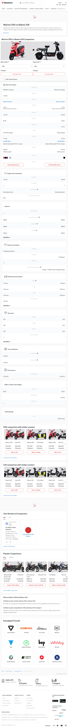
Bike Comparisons (12, 590)
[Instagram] (66, 725)
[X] (57, 725)
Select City (62, 8)
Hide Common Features (11, 79)
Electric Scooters (7, 101)
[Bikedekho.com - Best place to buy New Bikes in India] (7, 3)
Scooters (11, 557)
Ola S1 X (60, 442)
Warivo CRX (4, 62)
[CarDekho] (54, 710)
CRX (4, 517)
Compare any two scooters (10, 457)
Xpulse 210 (3, 717)
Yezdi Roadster (16, 717)
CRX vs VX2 (14, 452)
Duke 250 (17, 719)
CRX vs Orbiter (36, 452)
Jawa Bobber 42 (33, 719)
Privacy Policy (5, 705)
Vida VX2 (17, 442)
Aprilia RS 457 (4, 719)
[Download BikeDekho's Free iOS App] (55, 701)
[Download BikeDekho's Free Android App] (63, 701)
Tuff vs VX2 (14, 490)
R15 (32, 714)
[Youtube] (62, 725)
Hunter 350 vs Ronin (13, 585)
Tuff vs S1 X (57, 490)
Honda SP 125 (27, 714)
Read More (6, 33)
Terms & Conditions (6, 703)
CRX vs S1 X (57, 452)
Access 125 (36, 714)
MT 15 (21, 714)
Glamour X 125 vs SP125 (36, 585)
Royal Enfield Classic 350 (13, 714)
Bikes (4, 557)
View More (6, 237)
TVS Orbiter (40, 442)
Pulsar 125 (10, 717)
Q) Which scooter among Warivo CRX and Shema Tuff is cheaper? (22, 608)
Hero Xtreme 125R (35, 717)
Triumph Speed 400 (25, 717)
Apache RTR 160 (43, 717)
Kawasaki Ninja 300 (24, 719)
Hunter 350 (4, 714)
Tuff (10, 517)
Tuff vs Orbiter (36, 490)
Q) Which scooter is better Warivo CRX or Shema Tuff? (19, 601)
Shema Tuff (36, 62)
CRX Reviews (11, 546)
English (59, 2)
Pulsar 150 (11, 719)
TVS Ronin (42, 714)
